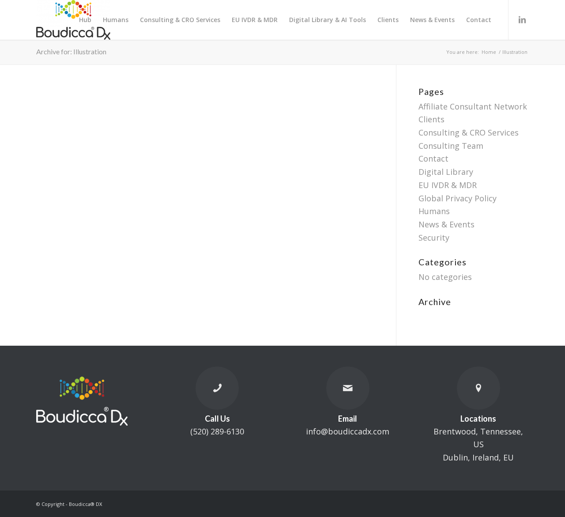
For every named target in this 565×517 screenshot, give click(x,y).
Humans (434, 211)
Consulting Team (450, 145)
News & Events (446, 224)
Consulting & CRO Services (468, 132)
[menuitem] (85, 20)
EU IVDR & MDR (447, 185)
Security (433, 237)
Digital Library (445, 171)
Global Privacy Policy (457, 198)
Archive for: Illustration (71, 51)
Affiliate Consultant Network (472, 106)
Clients (431, 119)
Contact (433, 158)
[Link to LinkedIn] (522, 19)
